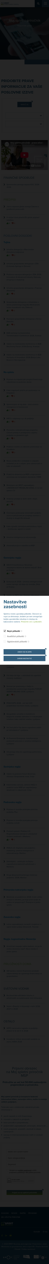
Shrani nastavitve (24, 658)
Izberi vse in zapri (24, 652)
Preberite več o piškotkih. (31, 622)
